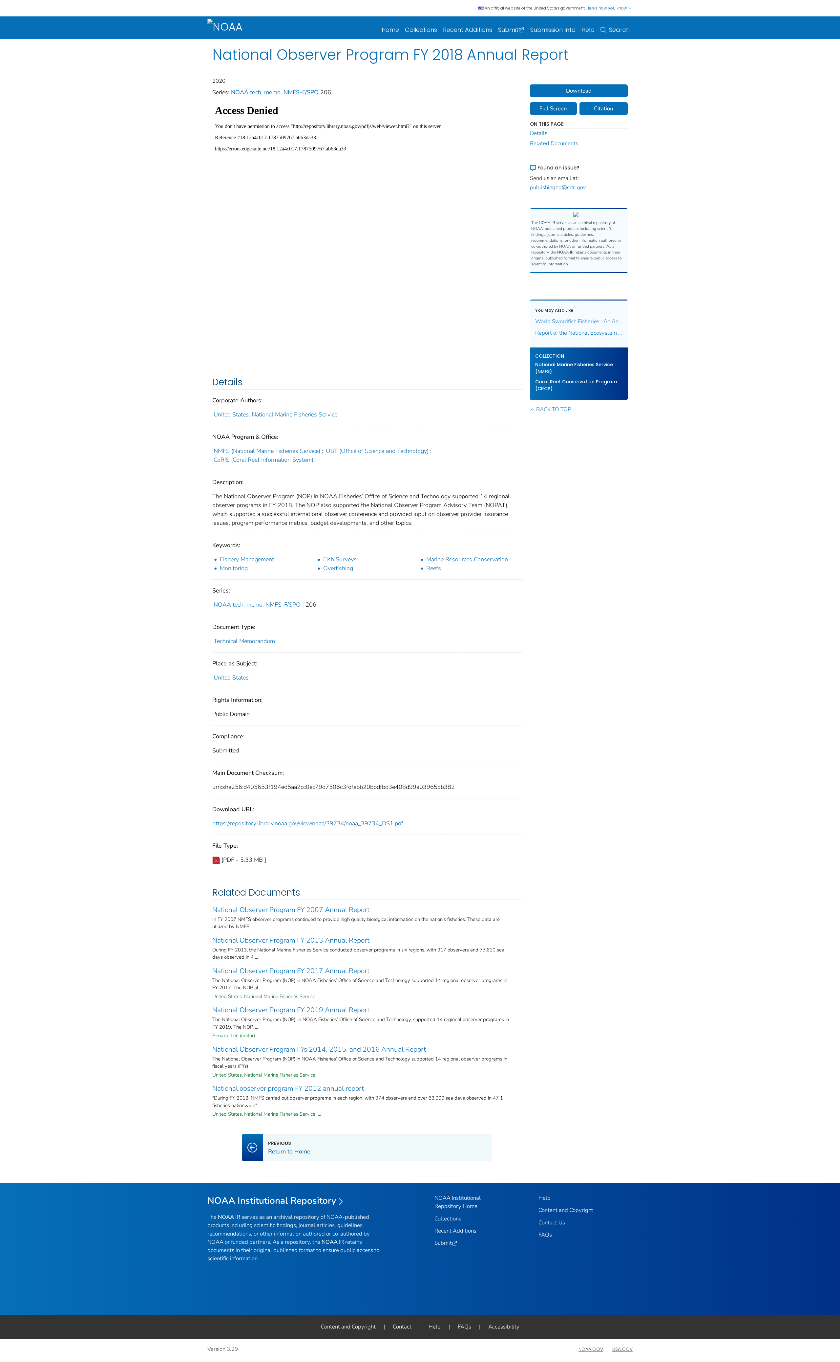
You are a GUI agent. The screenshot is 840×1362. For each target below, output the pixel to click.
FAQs (545, 1235)
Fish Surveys (340, 559)
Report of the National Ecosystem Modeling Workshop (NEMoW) (579, 333)
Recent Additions (467, 30)
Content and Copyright (565, 1210)
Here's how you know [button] (607, 8)
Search (619, 30)
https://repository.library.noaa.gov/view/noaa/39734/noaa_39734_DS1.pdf (307, 823)
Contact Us (551, 1222)
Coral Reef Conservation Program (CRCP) (576, 385)
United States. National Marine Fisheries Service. (276, 414)
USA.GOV (622, 1349)
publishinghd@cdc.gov (558, 187)
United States (231, 677)
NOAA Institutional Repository (271, 1201)
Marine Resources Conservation (467, 559)
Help (588, 30)
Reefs (433, 568)
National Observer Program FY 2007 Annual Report (290, 909)
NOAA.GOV (590, 1349)
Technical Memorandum (244, 641)
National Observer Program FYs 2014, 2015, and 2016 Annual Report (319, 1049)
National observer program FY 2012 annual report (288, 1088)
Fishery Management (247, 559)
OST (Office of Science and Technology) (377, 451)
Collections (421, 30)
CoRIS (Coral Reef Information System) (263, 460)
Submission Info (553, 30)
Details (538, 133)
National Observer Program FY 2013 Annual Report (290, 940)
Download (579, 91)
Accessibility (503, 1326)
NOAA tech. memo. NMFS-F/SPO (275, 92)
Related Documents (554, 143)
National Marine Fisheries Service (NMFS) (574, 368)
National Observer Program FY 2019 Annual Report (290, 1010)
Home (390, 30)
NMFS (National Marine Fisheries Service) (267, 451)
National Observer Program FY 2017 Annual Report (290, 970)
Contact (402, 1326)
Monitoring (234, 568)
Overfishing (338, 568)
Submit (508, 30)
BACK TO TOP (553, 409)
